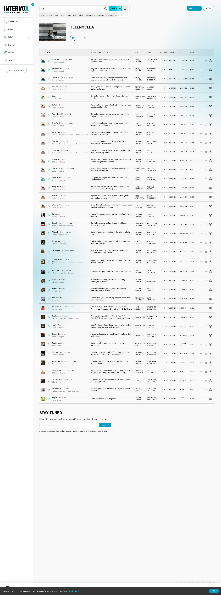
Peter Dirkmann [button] (58, 216)
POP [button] (136, 205)
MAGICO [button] (150, 214)
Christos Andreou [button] (59, 364)
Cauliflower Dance (61, 87)
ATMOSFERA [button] (139, 87)
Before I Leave (59, 196)
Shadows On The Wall (62, 69)
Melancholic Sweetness (63, 250)
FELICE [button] (149, 160)
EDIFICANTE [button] (151, 207)
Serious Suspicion (61, 352)
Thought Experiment (61, 232)
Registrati (194, 8)
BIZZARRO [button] (151, 114)
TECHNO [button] (138, 180)
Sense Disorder (59, 334)
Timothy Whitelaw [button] (59, 235)
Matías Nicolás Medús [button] (79, 135)
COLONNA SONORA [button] (138, 63)
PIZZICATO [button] (139, 89)
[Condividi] (84, 38)
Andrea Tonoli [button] (58, 62)
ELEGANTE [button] (150, 327)
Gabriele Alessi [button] (59, 180)
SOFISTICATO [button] (152, 352)
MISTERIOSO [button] (152, 232)
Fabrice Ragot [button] (58, 337)
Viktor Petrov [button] (58, 282)
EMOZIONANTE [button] (152, 60)
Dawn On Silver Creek (62, 59)
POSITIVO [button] (150, 105)
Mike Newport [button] (69, 273)
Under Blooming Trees (62, 78)
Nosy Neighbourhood (61, 114)
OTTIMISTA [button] (151, 78)
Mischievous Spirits (62, 259)
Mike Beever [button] (57, 273)
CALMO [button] (149, 196)
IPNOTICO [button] (150, 169)
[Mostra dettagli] (210, 60)
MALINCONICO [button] (152, 125)
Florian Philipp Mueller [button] (62, 226)
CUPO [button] (149, 298)
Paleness (56, 214)
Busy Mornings (58, 187)
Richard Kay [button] (57, 309)
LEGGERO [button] (150, 87)
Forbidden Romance (61, 316)
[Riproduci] (73, 38)
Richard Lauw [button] (73, 391)
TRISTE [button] (149, 71)
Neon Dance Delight (61, 178)
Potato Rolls (58, 105)
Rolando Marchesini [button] (60, 135)
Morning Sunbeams (60, 150)
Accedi (209, 8)
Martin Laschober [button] (59, 391)
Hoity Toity (57, 325)
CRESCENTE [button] (151, 62)
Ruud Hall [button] (56, 300)
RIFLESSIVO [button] (151, 69)
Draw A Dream (58, 280)
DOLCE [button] (149, 89)
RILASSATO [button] (151, 123)
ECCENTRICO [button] (151, 225)
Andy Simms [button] (56, 346)
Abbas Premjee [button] (58, 291)
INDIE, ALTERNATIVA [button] (139, 124)
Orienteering (58, 241)
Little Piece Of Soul (62, 123)
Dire (54, 96)
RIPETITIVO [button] (151, 180)
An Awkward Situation (62, 307)
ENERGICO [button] (151, 98)
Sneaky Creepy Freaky (62, 223)
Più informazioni (74, 591)
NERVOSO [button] (150, 345)
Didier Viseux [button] (58, 253)
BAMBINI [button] (138, 114)
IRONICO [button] (150, 116)
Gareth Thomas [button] (58, 327)
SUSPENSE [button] (151, 336)
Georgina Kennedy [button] (59, 318)
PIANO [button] (137, 60)
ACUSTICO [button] (138, 207)
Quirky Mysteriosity (62, 379)
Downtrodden (57, 343)
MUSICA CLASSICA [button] (138, 242)
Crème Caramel (58, 159)
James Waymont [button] (74, 318)
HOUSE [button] (137, 171)
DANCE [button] (137, 98)
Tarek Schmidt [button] (58, 355)
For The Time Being (61, 270)
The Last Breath (60, 141)
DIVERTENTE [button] (151, 162)
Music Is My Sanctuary (63, 168)
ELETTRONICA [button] (140, 96)
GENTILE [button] (150, 205)
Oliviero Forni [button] (58, 89)
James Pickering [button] (59, 244)
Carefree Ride (58, 132)
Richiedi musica (16, 70)
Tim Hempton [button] (57, 382)
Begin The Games (60, 398)
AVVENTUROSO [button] (152, 223)
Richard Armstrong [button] (59, 262)
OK (214, 591)
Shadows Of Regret (61, 388)
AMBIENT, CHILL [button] (138, 390)
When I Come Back (60, 205)
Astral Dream (58, 289)
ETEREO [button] (150, 289)
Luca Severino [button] (58, 98)
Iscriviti (105, 425)
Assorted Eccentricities (64, 361)
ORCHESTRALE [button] (140, 317)
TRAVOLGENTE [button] (152, 96)
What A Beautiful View (63, 370)
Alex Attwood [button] (57, 400)
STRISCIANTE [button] (152, 234)
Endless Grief (58, 298)
